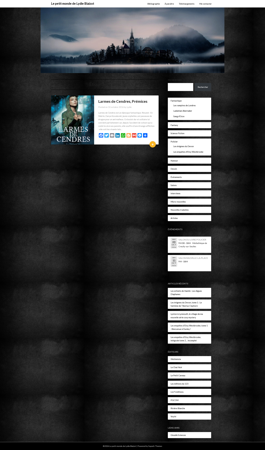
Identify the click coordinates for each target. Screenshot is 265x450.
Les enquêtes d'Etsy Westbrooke (188, 152)
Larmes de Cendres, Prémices (122, 101)
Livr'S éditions (177, 392)
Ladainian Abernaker (182, 111)
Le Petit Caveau (178, 375)
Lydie (129, 107)
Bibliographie (153, 3)
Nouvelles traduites (180, 210)
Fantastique (176, 100)
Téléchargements (186, 3)
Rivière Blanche (178, 408)
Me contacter (205, 3)
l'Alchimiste (176, 359)
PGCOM (174, 400)
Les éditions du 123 (179, 383)
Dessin (174, 169)
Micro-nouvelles (178, 201)
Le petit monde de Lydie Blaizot (72, 3)
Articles (174, 218)
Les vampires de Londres (184, 105)
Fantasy (174, 125)
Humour (174, 160)
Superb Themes (155, 446)
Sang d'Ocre (178, 116)
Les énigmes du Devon (183, 146)
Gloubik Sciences (178, 435)
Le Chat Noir (176, 367)
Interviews (175, 193)
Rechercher (174, 80)
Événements (176, 177)
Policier (174, 141)
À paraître (169, 3)
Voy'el (173, 416)
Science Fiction (177, 133)
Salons (174, 185)
